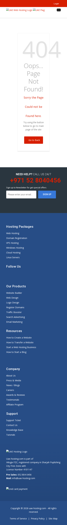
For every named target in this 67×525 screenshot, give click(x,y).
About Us (11, 375)
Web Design (12, 297)
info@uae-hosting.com (23, 478)
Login (56, 3)
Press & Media (13, 380)
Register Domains (15, 307)
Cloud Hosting (13, 252)
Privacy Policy (38, 518)
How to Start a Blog (16, 352)
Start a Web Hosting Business (21, 347)
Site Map (53, 518)
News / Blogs (13, 385)
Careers (10, 390)
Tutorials (10, 434)
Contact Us (11, 425)
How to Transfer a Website (20, 342)
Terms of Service (18, 518)
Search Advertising (15, 317)
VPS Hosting (12, 242)
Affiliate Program (14, 404)
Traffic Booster (14, 312)
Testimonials (12, 399)
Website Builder (14, 292)
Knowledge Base (14, 429)
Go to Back (33, 140)
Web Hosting (12, 233)
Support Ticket (13, 420)
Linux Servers (13, 257)
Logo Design (12, 302)
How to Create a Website (19, 337)
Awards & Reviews (15, 394)
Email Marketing (14, 321)
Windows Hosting (15, 247)
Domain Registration (16, 238)
